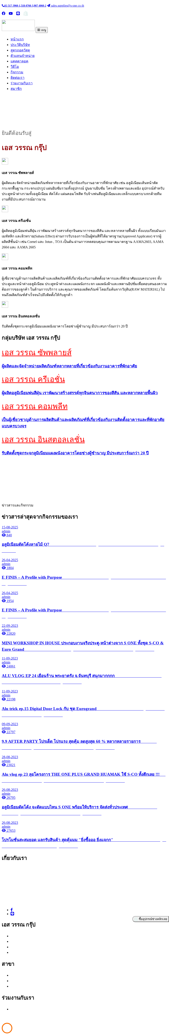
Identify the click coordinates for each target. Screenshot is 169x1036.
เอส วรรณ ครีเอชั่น (33, 379)
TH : (61, 13)
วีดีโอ (15, 67)
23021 (10, 765)
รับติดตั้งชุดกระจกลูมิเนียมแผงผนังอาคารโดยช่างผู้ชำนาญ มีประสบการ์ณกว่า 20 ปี (75, 453)
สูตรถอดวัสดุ (20, 50)
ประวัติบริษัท (20, 45)
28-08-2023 (10, 757)
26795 (10, 797)
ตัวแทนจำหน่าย (23, 56)
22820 (10, 633)
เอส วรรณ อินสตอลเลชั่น (43, 439)
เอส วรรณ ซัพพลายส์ (37, 352)
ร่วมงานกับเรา (22, 83)
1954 (10, 601)
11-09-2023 (10, 658)
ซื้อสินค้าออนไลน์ (43, 13)
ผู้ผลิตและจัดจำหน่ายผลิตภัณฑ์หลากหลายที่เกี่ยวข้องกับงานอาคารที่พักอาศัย (69, 366)
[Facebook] (12, 910)
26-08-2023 (10, 790)
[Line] (12, 914)
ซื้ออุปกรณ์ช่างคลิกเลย (152, 919)
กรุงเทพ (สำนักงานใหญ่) (29, 975)
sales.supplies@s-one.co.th (67, 5)
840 (9, 535)
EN (67, 13)
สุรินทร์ (16, 986)
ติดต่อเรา (17, 78)
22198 (10, 699)
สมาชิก (16, 88)
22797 (10, 732)
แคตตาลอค (19, 61)
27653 (10, 830)
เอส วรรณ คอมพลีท (35, 406)
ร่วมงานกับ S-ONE (26, 1009)
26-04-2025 (10, 560)
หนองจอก (18, 981)
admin (6, 531)
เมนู (43, 30)
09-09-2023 (10, 724)
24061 (10, 666)
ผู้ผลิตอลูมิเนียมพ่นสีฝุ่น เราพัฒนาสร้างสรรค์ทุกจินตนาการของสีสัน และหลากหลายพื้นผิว (80, 393)
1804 (10, 568)
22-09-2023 (10, 625)
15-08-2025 (10, 527)
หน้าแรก (17, 39)
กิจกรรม (17, 72)
